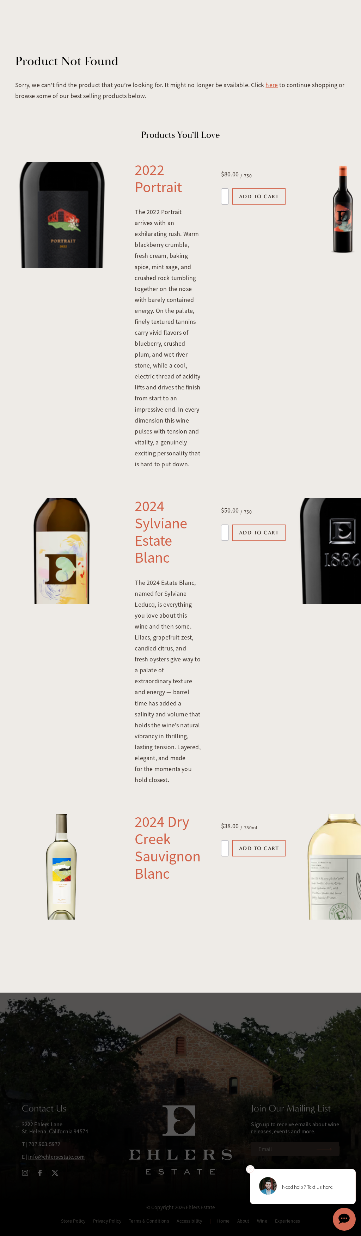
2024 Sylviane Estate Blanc (161, 532)
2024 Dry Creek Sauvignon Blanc (168, 847)
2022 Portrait (158, 178)
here (271, 85)
